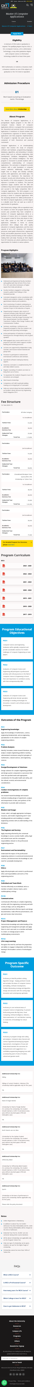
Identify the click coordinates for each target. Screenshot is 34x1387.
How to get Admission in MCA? (17, 1306)
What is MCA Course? (17, 1274)
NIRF (12, 1)
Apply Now (17, 34)
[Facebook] (10, 1374)
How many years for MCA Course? (17, 1290)
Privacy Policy (12, 1381)
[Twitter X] (13, 1374)
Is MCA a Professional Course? (17, 1282)
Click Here (11, 545)
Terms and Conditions (24, 1381)
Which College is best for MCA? (17, 1298)
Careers (15, 1)
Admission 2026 (22, 1)
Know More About (16, 109)
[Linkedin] (20, 1374)
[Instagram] (23, 1374)
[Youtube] (17, 1374)
